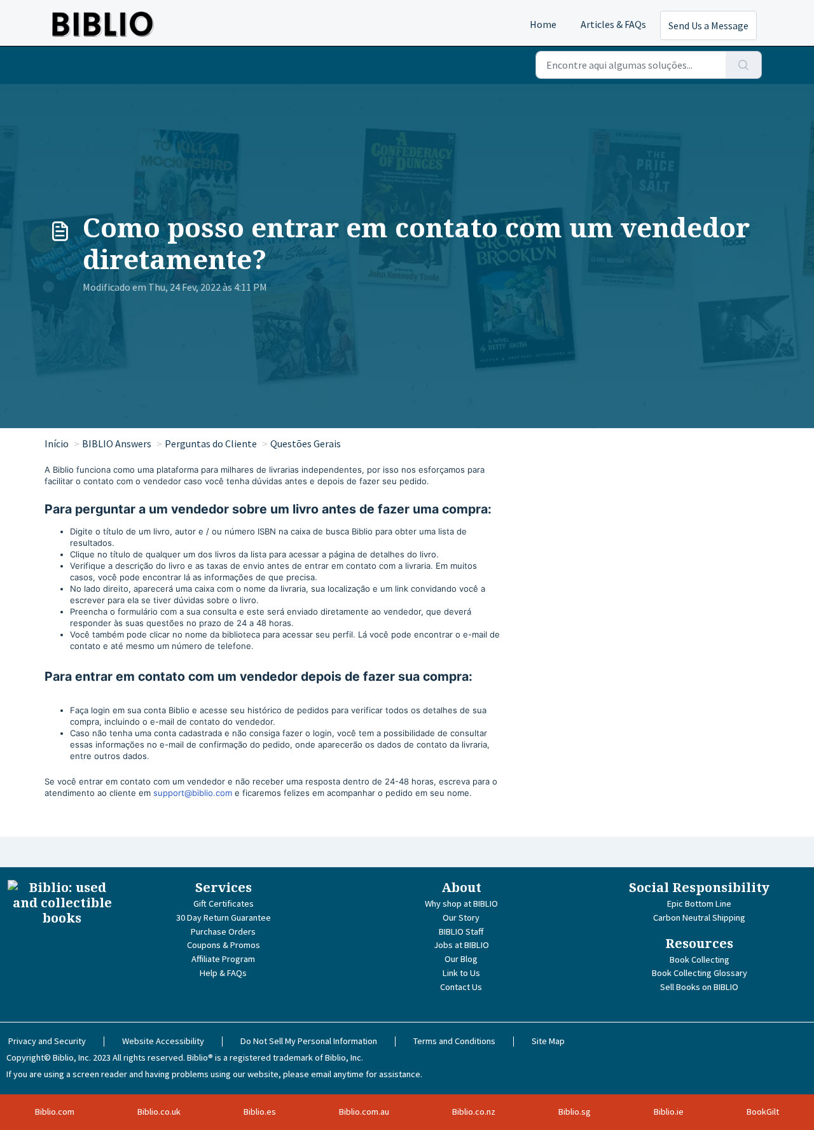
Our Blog (461, 959)
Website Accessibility (163, 1041)
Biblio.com (54, 1111)
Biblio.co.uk (159, 1111)
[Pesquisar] (744, 65)
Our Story (461, 917)
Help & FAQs (223, 973)
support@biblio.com (192, 793)
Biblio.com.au (364, 1111)
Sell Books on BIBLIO (699, 987)
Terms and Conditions (454, 1041)
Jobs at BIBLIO (461, 945)
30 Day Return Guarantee (223, 917)
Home (543, 24)
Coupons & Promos (223, 945)
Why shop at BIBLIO (461, 903)
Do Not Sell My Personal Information (308, 1041)
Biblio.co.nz (473, 1111)
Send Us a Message (708, 25)
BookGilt (763, 1111)
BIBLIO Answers (116, 443)
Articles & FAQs (613, 24)
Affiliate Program (223, 959)
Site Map (548, 1041)
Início (57, 443)
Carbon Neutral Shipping (699, 917)
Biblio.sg (574, 1111)
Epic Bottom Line (699, 903)
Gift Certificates (223, 903)
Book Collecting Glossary (699, 973)
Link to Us (461, 973)
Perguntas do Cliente (211, 443)
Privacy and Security (47, 1041)
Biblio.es (260, 1111)
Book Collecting (699, 959)
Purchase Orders (223, 931)
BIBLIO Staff (461, 931)
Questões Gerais (305, 443)
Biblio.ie (669, 1111)
